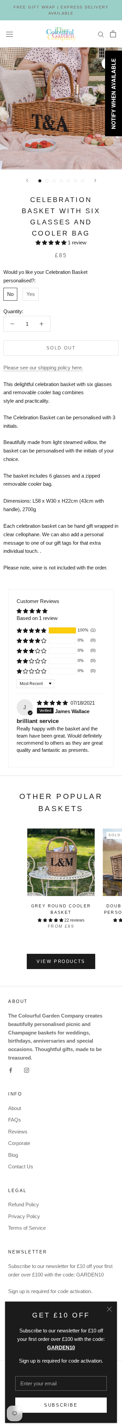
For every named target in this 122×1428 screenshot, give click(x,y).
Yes (30, 294)
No (10, 294)
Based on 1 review (37, 618)
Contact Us (20, 1166)
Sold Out (61, 347)
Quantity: (13, 311)
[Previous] (27, 180)
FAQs (14, 1120)
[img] (53, 703)
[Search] (101, 34)
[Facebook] (10, 1070)
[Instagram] (26, 1070)
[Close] (109, 1309)
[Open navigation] (9, 34)
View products (61, 961)
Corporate (19, 1143)
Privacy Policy (24, 1216)
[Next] (95, 180)
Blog (13, 1155)
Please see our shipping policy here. (43, 367)
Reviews (17, 1131)
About (14, 1108)
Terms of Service (27, 1228)
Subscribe (61, 1405)
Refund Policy (23, 1204)
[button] (52, 242)
